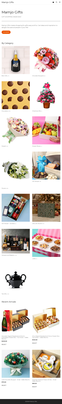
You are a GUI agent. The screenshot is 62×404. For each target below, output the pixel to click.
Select (4, 344)
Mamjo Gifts (8, 2)
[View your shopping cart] (53, 2)
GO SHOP (6, 32)
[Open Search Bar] (56, 2)
